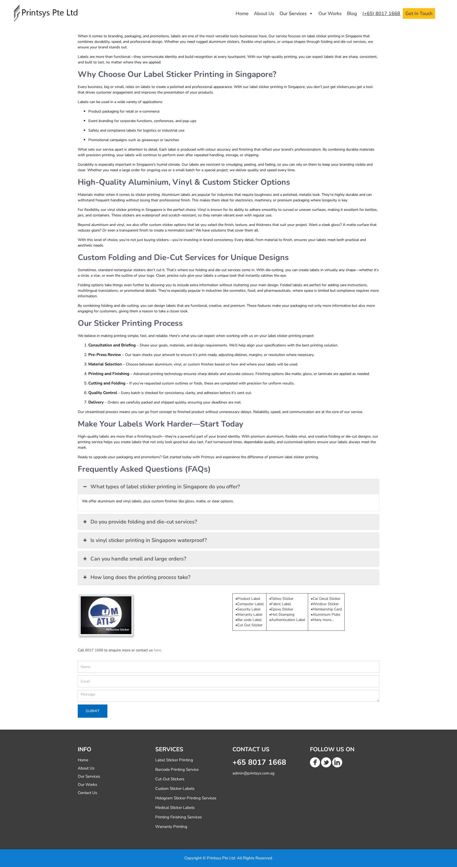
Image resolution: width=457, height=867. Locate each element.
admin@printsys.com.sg (253, 773)
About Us (264, 13)
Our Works (330, 13)
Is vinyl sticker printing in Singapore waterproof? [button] (148, 540)
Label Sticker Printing (174, 760)
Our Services (293, 13)
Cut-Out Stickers (169, 779)
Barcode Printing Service (177, 769)
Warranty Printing (171, 826)
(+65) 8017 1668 (381, 13)
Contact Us (87, 792)
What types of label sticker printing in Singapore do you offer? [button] (165, 486)
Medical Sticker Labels (175, 807)
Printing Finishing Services (178, 817)
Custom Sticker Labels (174, 788)
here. (158, 650)
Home (242, 13)
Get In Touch (418, 13)
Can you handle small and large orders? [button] (138, 558)
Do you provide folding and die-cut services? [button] (143, 521)
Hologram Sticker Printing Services (185, 798)
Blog (352, 13)
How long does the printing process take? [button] (140, 577)
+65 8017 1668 (259, 762)
